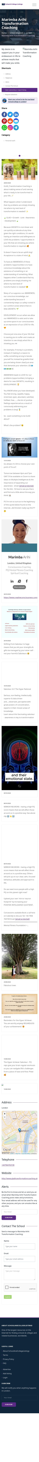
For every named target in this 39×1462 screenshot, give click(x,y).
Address (8, 74)
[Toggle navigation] (34, 4)
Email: (6, 1253)
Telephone (8, 78)
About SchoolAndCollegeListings (16, 1351)
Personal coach (10, 141)
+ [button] (4, 1113)
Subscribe (9, 1217)
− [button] (4, 1117)
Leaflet (12, 1153)
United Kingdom (16, 33)
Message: (8, 1266)
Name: (6, 1241)
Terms (5, 1355)
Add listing (7, 1373)
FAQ (4, 1363)
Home (4, 33)
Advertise (7, 1369)
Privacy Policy (8, 1359)
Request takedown (11, 94)
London (29, 33)
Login (5, 1377)
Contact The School (11, 86)
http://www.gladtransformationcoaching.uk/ (20, 1178)
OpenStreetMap (26, 1153)
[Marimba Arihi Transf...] (19, 1130)
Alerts (7, 82)
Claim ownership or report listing (15, 90)
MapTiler (18, 1153)
